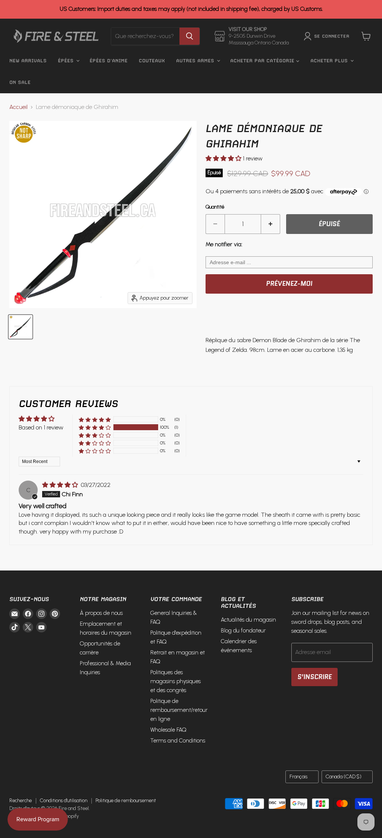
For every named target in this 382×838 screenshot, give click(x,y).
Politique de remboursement (126, 800)
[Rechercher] (189, 36)
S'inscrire (314, 676)
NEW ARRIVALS (28, 60)
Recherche (20, 800)
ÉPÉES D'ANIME (109, 60)
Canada (343, 776)
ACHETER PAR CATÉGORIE (263, 60)
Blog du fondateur (243, 630)
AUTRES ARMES (196, 60)
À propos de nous (101, 613)
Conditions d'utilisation (63, 800)
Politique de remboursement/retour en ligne (178, 710)
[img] (60, 484)
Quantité (215, 207)
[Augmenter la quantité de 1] (270, 224)
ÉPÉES (66, 60)
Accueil (18, 107)
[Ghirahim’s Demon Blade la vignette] (20, 327)
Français (298, 776)
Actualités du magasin (248, 619)
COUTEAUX (152, 60)
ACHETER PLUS (330, 60)
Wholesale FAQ (168, 729)
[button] (224, 158)
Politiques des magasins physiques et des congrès (175, 681)
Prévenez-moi (289, 283)
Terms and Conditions (177, 740)
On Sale (20, 82)
